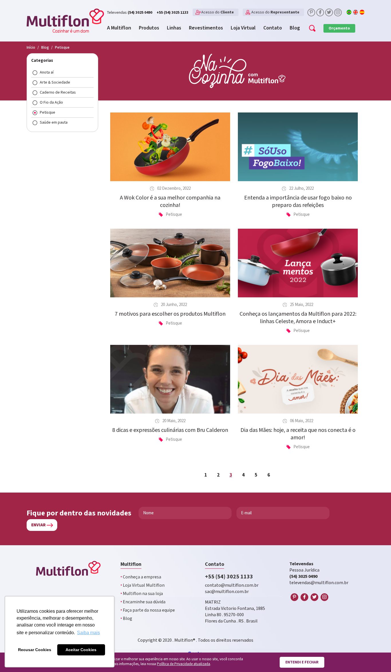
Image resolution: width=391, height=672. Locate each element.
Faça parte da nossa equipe (148, 610)
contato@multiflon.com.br (231, 585)
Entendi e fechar (302, 662)
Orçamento (339, 28)
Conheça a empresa (141, 577)
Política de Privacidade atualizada (183, 664)
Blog (126, 619)
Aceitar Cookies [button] (81, 649)
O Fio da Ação (51, 102)
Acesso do (217, 12)
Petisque (47, 112)
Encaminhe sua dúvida (143, 602)
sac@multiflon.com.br (227, 592)
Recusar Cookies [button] (34, 649)
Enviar (38, 525)
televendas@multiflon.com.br (318, 583)
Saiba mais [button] (88, 632)
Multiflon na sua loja (142, 594)
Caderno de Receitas (58, 92)
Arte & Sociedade (55, 82)
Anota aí (47, 72)
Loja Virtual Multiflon (143, 585)
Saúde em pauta (54, 122)
